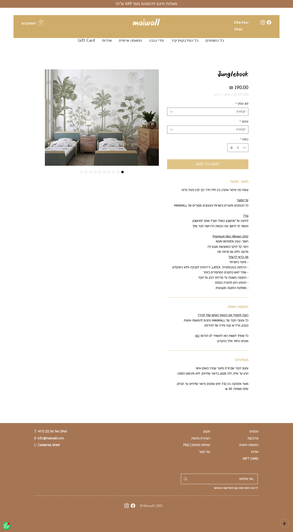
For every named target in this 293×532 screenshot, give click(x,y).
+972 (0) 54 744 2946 (52, 431)
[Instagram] (263, 22)
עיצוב (244, 121)
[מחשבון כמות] (235, 412)
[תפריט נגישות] (284, 523)
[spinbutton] (238, 148)
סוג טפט (242, 104)
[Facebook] (269, 22)
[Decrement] (245, 148)
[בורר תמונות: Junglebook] (122, 172)
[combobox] (207, 112)
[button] (40, 22)
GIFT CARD (250, 458)
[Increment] (231, 148)
